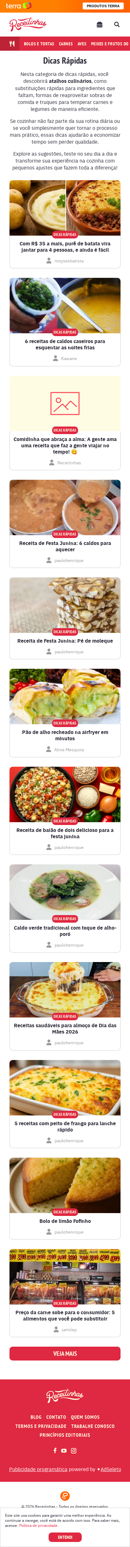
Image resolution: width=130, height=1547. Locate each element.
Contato (56, 1417)
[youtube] (64, 1450)
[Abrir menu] (99, 24)
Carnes (66, 44)
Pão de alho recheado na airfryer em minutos (65, 735)
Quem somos (85, 1417)
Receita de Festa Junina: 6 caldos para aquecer (65, 546)
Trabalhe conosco (93, 1426)
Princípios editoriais (65, 1435)
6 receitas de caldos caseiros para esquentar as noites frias (65, 344)
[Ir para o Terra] (19, 6)
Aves (82, 44)
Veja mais (65, 1353)
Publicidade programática (38, 1468)
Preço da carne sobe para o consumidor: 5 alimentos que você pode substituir (65, 1315)
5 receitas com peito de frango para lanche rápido (65, 1126)
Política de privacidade (38, 1525)
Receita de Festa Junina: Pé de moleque (65, 641)
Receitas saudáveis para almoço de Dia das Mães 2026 (65, 1028)
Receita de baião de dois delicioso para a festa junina (65, 833)
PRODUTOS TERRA (103, 6)
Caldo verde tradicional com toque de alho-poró (65, 931)
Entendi (65, 1537)
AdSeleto (111, 1468)
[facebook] (55, 1450)
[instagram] (73, 1450)
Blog (36, 1417)
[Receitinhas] (28, 24)
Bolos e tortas (39, 44)
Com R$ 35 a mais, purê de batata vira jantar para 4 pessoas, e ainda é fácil (65, 246)
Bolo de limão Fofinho (65, 1221)
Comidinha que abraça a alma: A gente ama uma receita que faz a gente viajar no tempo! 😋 (65, 445)
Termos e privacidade (41, 1426)
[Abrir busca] (117, 24)
